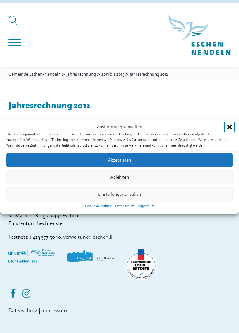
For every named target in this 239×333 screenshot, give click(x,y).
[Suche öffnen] (14, 24)
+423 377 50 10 (45, 237)
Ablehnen (119, 177)
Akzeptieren (119, 160)
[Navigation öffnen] (14, 43)
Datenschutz (125, 206)
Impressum (146, 206)
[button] (230, 127)
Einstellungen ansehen (119, 194)
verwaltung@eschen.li (87, 237)
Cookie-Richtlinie (98, 206)
